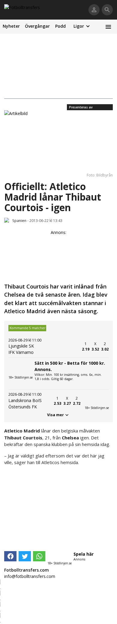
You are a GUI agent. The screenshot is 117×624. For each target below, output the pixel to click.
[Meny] (108, 27)
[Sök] (107, 9)
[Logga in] (94, 9)
